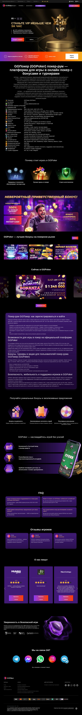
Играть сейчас (72, 56)
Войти (31, 39)
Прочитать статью (18, 598)
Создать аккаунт (18, 39)
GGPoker (8, 707)
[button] (4, 588)
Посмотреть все (41, 305)
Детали (75, 237)
